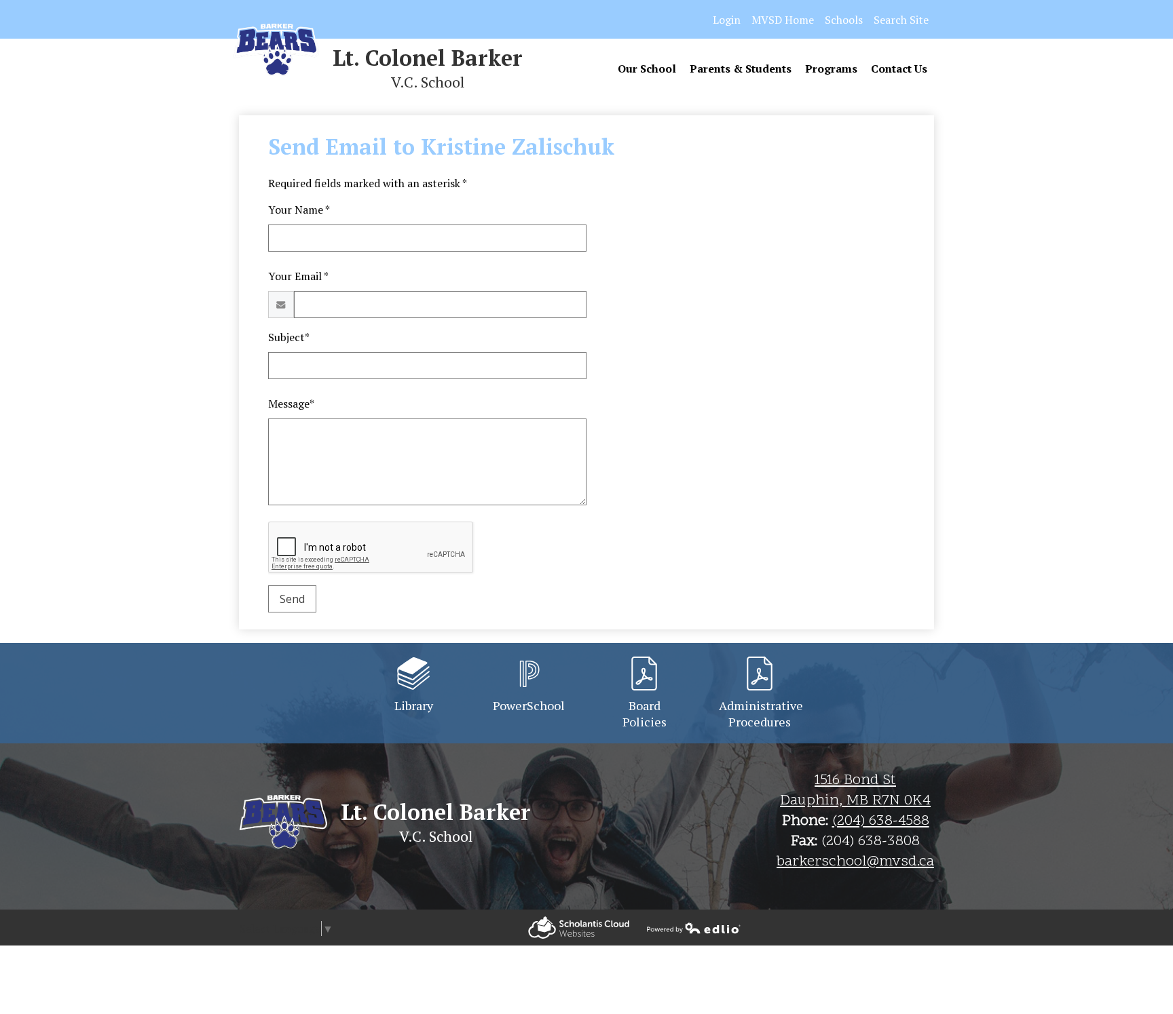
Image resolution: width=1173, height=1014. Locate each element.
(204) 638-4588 (880, 821)
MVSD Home (782, 19)
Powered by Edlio (578, 927)
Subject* (289, 337)
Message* (291, 403)
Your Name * (299, 209)
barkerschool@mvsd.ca (855, 862)
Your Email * (298, 276)
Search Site (901, 19)
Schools (844, 19)
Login (727, 19)
